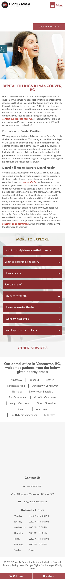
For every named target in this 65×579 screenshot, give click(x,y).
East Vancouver (18, 397)
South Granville (46, 403)
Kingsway (16, 379)
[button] (16, 4)
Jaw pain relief (13, 284)
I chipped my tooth (16, 295)
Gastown (23, 409)
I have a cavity (13, 273)
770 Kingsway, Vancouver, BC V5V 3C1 (33, 493)
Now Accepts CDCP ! (32, 12)
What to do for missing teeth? (22, 261)
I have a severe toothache (19, 307)
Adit (32, 568)
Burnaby (17, 391)
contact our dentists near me (17, 118)
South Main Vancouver (24, 414)
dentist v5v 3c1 (30, 182)
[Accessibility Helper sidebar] (3, 49)
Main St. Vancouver (45, 397)
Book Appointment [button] (49, 26)
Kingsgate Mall (16, 385)
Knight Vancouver (20, 403)
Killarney (49, 414)
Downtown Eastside (41, 391)
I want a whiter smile (17, 318)
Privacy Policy (10, 565)
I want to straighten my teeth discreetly (28, 250)
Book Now (48, 576)
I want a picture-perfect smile (22, 330)
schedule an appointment (15, 223)
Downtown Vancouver (45, 385)
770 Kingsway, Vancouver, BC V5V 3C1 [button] (33, 18)
